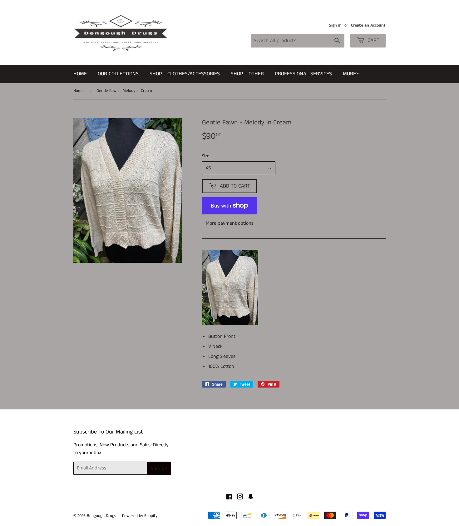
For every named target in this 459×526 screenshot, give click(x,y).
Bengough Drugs (101, 516)
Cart (372, 40)
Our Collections (118, 74)
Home (80, 74)
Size (205, 156)
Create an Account (368, 25)
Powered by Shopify (139, 516)
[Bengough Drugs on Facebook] (229, 497)
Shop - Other (247, 74)
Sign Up (159, 468)
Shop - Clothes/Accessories (185, 74)
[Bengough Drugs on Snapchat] (251, 497)
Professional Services (303, 74)
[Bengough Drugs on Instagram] (240, 497)
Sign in (335, 25)
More (349, 74)
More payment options (230, 223)
